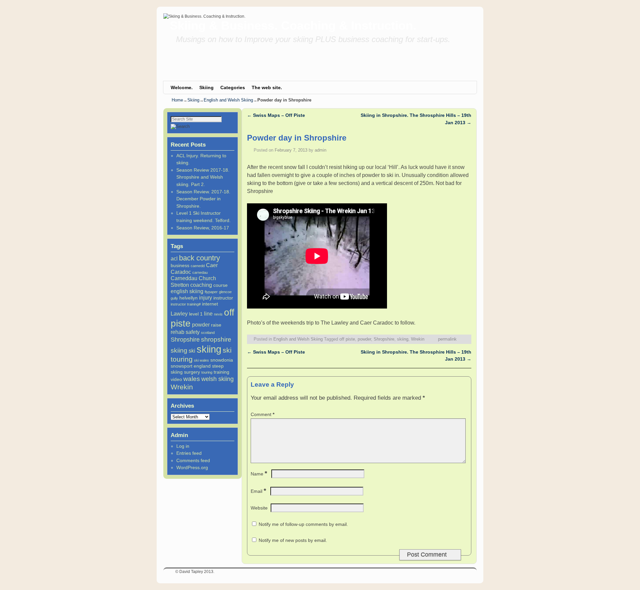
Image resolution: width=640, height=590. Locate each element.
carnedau (200, 272)
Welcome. (182, 87)
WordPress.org (192, 467)
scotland (208, 333)
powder (201, 325)
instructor (223, 298)
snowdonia (221, 360)
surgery (192, 372)
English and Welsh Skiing (228, 100)
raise (216, 325)
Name (259, 473)
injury (205, 297)
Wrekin (182, 387)
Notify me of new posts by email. (293, 540)
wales (191, 378)
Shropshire (185, 339)
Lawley (179, 314)
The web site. (267, 87)
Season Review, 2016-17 (202, 227)
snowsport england (191, 366)
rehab (177, 332)
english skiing (187, 291)
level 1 (196, 314)
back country (199, 258)
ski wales (201, 360)
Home (177, 100)
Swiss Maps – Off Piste (276, 115)
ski (192, 351)
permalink (447, 339)
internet (210, 304)
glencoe (225, 292)
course (220, 285)
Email (258, 491)
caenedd (198, 266)
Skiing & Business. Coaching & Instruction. (293, 25)
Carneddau (184, 278)
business (180, 265)
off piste (347, 339)
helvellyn (188, 298)
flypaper (211, 292)
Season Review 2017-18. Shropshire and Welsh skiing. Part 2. (202, 177)
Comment (262, 414)
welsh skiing (217, 379)
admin (320, 150)
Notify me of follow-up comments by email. (303, 524)
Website (259, 508)
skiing (209, 349)
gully (174, 298)
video (176, 379)
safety (193, 332)
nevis (218, 314)
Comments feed (193, 460)
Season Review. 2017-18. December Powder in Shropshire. (203, 199)
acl (174, 258)
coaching (201, 285)
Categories (232, 87)
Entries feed (189, 453)
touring (206, 372)
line (208, 314)
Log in (182, 446)
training (221, 372)
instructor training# (186, 304)
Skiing (206, 87)
